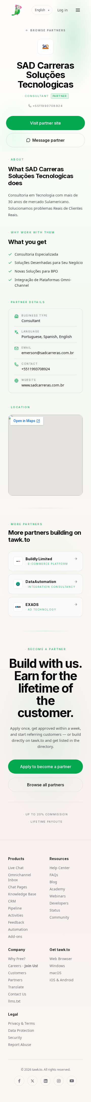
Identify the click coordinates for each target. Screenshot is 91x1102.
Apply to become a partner (45, 766)
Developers (59, 903)
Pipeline (15, 908)
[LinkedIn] (45, 1081)
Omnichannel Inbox (19, 877)
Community (59, 917)
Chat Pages (17, 887)
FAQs (54, 874)
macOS (55, 972)
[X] (32, 1081)
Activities (15, 915)
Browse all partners (45, 784)
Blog (53, 881)
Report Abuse (19, 1044)
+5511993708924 (35, 368)
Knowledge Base (22, 894)
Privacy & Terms (21, 1023)
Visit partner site (45, 123)
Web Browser (61, 958)
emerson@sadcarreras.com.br (47, 352)
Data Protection (21, 1030)
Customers (17, 972)
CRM (12, 901)
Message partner (48, 140)
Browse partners (48, 30)
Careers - (23, 965)
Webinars (58, 896)
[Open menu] (78, 10)
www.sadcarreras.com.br (42, 384)
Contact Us (17, 994)
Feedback (16, 922)
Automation (18, 929)
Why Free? (16, 958)
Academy (57, 889)
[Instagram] (59, 1081)
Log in (62, 10)
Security (15, 1037)
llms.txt (14, 1001)
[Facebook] (19, 1081)
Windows (57, 965)
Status (55, 910)
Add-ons (15, 936)
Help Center (60, 867)
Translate (16, 987)
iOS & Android (62, 979)
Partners (15, 979)
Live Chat (16, 867)
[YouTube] (72, 1081)
